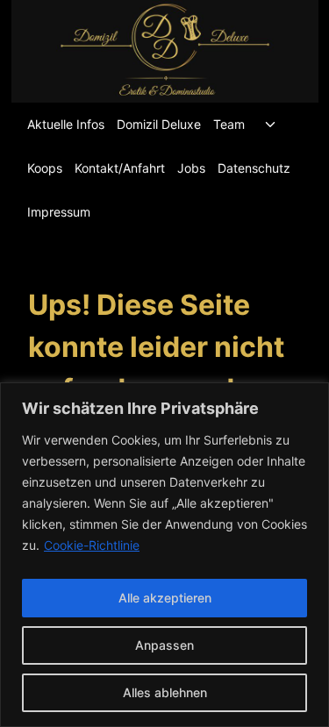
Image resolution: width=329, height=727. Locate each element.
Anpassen (164, 645)
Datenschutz (254, 167)
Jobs (191, 167)
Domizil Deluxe (159, 124)
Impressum (58, 211)
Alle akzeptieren (164, 597)
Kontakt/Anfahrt (120, 167)
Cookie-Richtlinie (91, 545)
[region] (164, 554)
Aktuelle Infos (65, 124)
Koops (44, 167)
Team (229, 124)
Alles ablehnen (165, 692)
